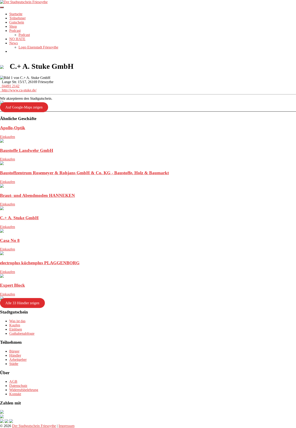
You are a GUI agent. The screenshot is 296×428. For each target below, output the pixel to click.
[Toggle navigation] (2, 7)
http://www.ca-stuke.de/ (18, 90)
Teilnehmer (17, 18)
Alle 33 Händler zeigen (22, 303)
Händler (15, 355)
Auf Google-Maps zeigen (24, 107)
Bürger (14, 351)
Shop (13, 26)
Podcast (15, 31)
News (13, 43)
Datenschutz (18, 386)
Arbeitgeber (18, 360)
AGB (13, 381)
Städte (13, 364)
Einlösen (15, 329)
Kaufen (14, 325)
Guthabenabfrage (21, 333)
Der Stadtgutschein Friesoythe (34, 426)
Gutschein (16, 22)
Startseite (15, 14)
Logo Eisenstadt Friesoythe (38, 47)
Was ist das (17, 321)
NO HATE (17, 39)
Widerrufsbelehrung (23, 390)
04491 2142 (9, 86)
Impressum (66, 426)
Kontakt (15, 394)
